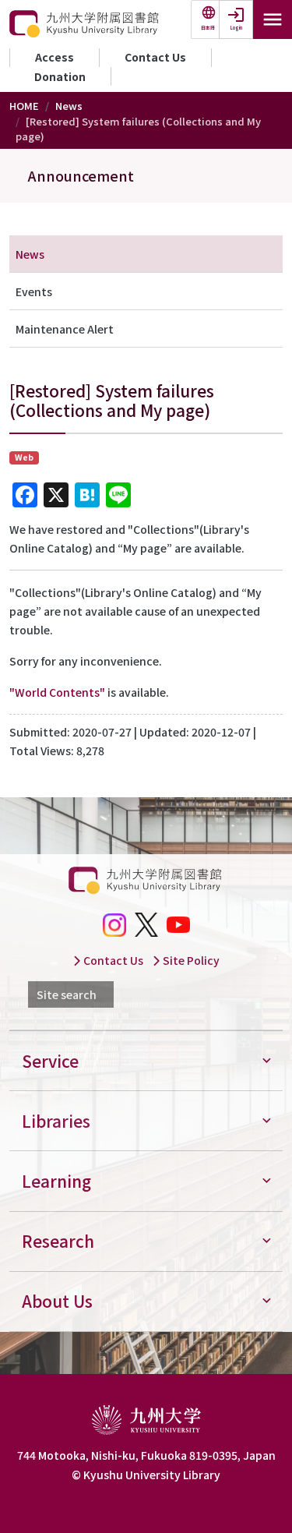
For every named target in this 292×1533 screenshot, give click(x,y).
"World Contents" (57, 692)
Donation (60, 76)
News (69, 105)
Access (54, 57)
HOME (24, 105)
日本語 (208, 27)
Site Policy (190, 960)
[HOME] (85, 24)
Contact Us (155, 57)
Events (34, 291)
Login (236, 27)
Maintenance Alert (65, 329)
